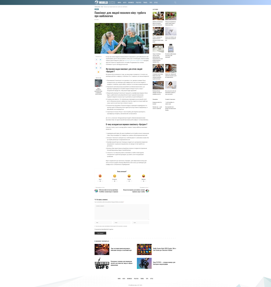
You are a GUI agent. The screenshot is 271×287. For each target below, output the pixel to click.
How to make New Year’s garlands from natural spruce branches (170, 108)
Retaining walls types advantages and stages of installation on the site (157, 92)
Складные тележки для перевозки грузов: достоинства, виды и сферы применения (121, 263)
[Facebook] (96, 59)
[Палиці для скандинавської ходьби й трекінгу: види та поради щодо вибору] (170, 16)
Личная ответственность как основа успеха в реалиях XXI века (170, 38)
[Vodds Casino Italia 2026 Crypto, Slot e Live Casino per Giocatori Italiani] (144, 249)
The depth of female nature (170, 99)
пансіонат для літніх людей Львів (133, 60)
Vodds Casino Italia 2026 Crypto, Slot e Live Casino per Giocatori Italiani (164, 249)
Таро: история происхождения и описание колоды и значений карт (121, 249)
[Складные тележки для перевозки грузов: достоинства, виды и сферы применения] (102, 263)
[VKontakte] (96, 68)
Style (96, 9)
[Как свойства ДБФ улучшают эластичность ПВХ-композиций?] (170, 48)
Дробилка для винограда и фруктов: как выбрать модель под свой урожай (158, 23)
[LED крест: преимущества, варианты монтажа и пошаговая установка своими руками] (158, 31)
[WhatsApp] (100, 63)
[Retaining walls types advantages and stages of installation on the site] (158, 85)
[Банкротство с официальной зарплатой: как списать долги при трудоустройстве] (170, 68)
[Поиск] (175, 2)
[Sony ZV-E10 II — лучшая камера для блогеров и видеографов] (144, 263)
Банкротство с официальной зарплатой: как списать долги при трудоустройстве (170, 75)
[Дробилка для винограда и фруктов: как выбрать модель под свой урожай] (158, 16)
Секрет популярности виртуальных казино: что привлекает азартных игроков (98, 91)
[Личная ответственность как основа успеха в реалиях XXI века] (170, 31)
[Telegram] (100, 68)
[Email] (98, 72)
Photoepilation (155, 99)
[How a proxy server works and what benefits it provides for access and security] (170, 85)
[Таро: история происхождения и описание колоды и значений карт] (102, 249)
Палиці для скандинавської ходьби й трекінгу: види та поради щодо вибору (170, 23)
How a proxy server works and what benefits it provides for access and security (170, 92)
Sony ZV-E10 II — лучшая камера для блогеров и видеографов (164, 263)
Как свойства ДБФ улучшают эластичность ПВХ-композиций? (170, 55)
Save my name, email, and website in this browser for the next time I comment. (111, 226)
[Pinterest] (96, 63)
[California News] (105, 2)
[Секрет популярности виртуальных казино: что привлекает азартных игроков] (98, 83)
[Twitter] (100, 59)
